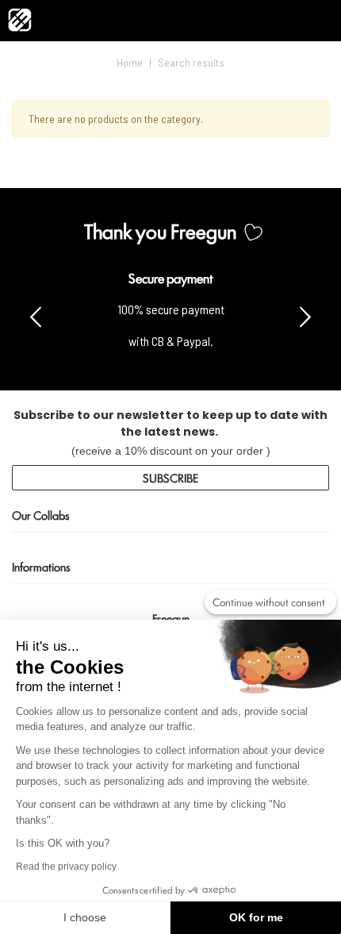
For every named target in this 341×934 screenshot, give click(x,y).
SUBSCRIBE (170, 477)
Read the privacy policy (66, 866)
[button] (305, 316)
